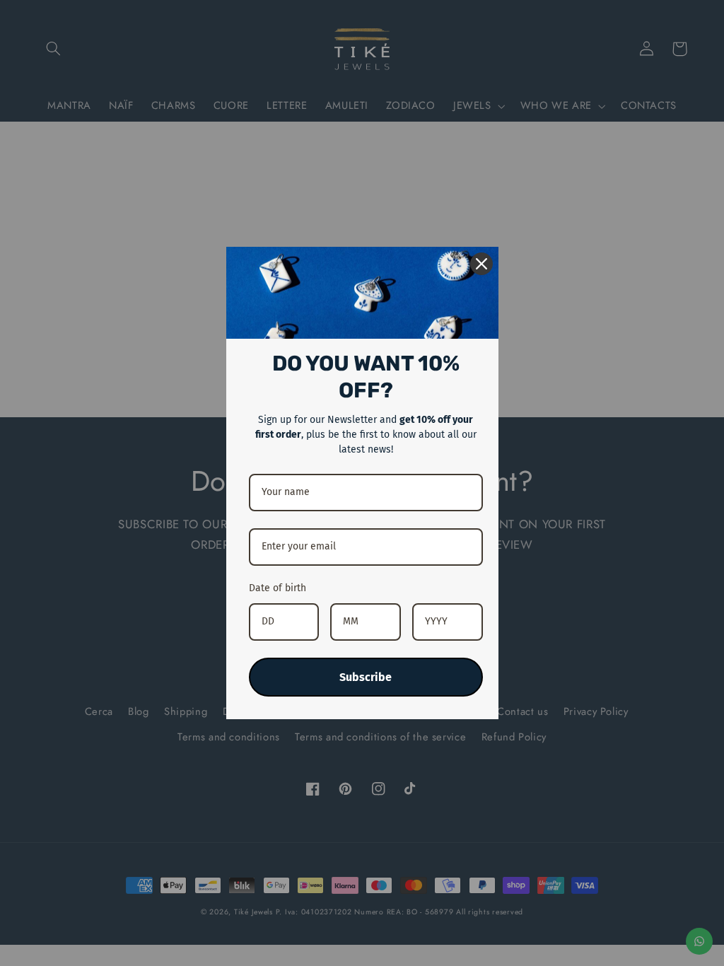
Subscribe (365, 677)
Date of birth (277, 588)
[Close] (481, 264)
